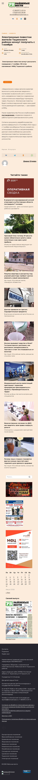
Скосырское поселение (10, 751)
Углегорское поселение (10, 758)
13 (18, 579)
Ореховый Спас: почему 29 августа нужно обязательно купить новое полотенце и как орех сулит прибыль (18, 239)
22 (26, 582)
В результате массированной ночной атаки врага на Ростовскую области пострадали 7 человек (19, 202)
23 (29, 582)
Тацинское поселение (9, 756)
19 (14, 582)
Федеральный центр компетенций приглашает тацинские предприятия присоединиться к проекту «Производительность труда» (18, 387)
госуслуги (12, 149)
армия (5, 149)
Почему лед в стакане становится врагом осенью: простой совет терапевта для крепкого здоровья (18, 461)
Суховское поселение (9, 754)
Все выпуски (10, 639)
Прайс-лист (6, 654)
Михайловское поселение (11, 749)
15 (25, 579)
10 (6, 579)
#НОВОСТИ (8, 82)
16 (29, 579)
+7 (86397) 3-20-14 (19, 10)
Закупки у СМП (7, 716)
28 (22, 584)
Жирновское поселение (10, 742)
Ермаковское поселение (10, 739)
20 (18, 582)
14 (21, 579)
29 (26, 584)
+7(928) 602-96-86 (19, 12)
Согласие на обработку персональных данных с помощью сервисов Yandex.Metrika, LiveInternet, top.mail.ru (18, 707)
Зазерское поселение (9, 744)
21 (21, 582)
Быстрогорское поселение (11, 734)
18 (10, 582)
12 (14, 579)
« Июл (8, 593)
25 (10, 584)
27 (18, 584)
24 (7, 584)
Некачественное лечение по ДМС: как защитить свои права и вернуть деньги (18, 425)
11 (10, 579)
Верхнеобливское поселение (12, 737)
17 (6, 582)
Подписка (5, 651)
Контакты (5, 649)
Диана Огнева (29, 161)
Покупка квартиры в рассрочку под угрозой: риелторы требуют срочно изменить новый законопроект (18, 276)
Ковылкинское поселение (11, 746)
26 (14, 584)
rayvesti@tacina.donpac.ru (19, 14)
